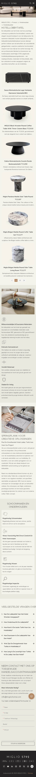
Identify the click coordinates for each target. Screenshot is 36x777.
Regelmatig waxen (10, 564)
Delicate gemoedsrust (10, 347)
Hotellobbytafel (8, 25)
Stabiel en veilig (7, 385)
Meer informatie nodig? (10, 688)
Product (14, 22)
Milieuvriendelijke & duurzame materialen (17, 324)
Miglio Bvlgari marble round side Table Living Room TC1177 (18, 269)
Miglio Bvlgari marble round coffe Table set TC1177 (18, 233)
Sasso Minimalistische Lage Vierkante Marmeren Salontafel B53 (18, 91)
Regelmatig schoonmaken (12, 518)
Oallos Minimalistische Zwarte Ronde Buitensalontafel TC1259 (18, 162)
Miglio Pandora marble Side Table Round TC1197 (18, 198)
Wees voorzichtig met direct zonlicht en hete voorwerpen (17, 537)
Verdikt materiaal (8, 367)
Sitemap (30, 773)
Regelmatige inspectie (11, 583)
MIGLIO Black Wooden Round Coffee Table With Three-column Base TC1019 (18, 127)
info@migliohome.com (11, 697)
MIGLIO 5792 (6, 22)
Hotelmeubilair (24, 22)
